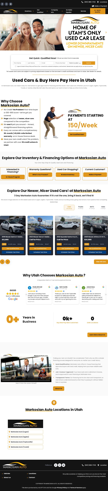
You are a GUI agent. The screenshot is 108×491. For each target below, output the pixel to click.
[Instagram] (6, 4)
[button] (2, 32)
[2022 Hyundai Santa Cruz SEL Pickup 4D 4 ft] (68, 235)
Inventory (28, 11)
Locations (32, 474)
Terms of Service (76, 488)
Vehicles (7, 474)
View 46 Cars (101, 262)
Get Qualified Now (13, 248)
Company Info (54, 11)
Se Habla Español (69, 11)
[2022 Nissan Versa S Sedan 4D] (40, 235)
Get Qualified (40, 11)
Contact (32, 477)
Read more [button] (31, 301)
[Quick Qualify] (54, 32)
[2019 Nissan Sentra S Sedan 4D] (13, 235)
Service (83, 11)
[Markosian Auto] (11, 11)
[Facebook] (2, 4)
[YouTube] (10, 4)
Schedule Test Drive (12, 252)
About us (7, 477)
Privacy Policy (62, 488)
